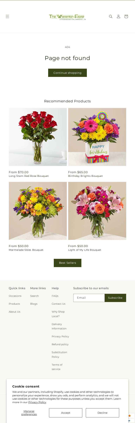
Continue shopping (67, 72)
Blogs (33, 303)
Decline (102, 412)
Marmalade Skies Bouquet (26, 249)
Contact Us (58, 303)
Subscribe (115, 297)
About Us (14, 311)
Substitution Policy (59, 354)
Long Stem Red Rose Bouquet (29, 176)
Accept (65, 412)
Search (34, 295)
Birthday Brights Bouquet (85, 176)
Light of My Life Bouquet (84, 249)
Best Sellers (67, 262)
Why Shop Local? (58, 314)
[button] (7, 16)
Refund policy (60, 344)
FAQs (55, 295)
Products (14, 303)
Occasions (15, 295)
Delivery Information (59, 326)
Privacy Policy (37, 402)
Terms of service (57, 367)
